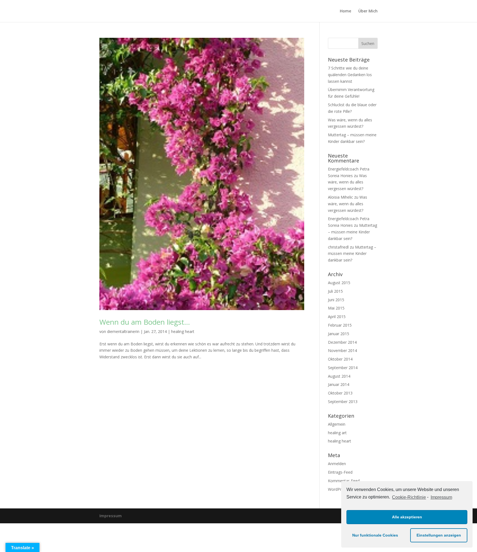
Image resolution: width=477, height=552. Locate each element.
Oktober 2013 (340, 393)
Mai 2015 (336, 308)
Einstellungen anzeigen (439, 535)
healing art (337, 432)
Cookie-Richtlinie (409, 497)
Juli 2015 (335, 291)
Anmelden (337, 463)
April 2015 (337, 316)
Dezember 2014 (342, 342)
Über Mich (368, 11)
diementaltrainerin (123, 331)
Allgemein (336, 424)
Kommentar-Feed (344, 480)
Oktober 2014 (340, 359)
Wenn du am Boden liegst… (144, 322)
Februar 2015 (340, 325)
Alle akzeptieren (407, 517)
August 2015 (339, 282)
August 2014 (339, 376)
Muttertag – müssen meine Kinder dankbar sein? (352, 232)
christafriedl (338, 247)
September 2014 (342, 367)
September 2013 (342, 401)
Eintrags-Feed (340, 472)
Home (345, 11)
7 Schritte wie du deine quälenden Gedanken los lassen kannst (350, 74)
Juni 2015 (336, 299)
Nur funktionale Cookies (375, 535)
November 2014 (342, 350)
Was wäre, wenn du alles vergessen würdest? (347, 182)
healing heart (182, 331)
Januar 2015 (338, 333)
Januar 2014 (338, 384)
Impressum (441, 497)
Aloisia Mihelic (340, 197)
